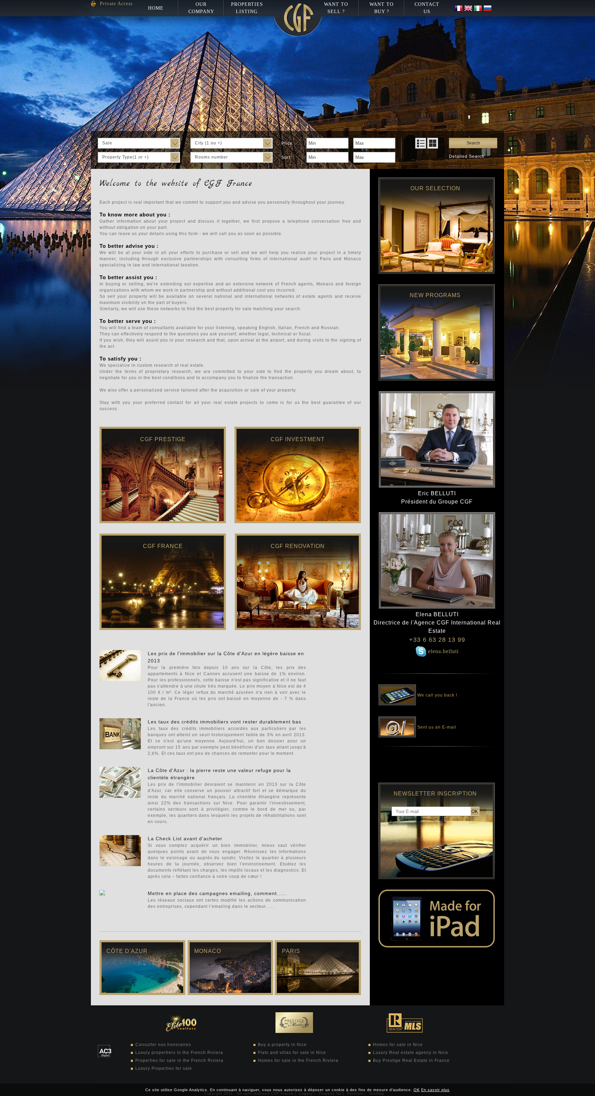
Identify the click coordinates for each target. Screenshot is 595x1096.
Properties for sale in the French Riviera (179, 1060)
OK (417, 1090)
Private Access (116, 3)
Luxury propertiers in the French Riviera (179, 1052)
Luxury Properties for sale (163, 1068)
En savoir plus (435, 1090)
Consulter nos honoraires (163, 1044)
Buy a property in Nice (282, 1044)
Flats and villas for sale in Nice (292, 1052)
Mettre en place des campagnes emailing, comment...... (217, 893)
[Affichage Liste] (420, 143)
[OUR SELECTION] (436, 272)
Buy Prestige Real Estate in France (411, 1060)
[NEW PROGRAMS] (436, 379)
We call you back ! (436, 694)
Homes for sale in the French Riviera (298, 1060)
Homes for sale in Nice (398, 1044)
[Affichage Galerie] (432, 143)
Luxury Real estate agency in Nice (410, 1052)
